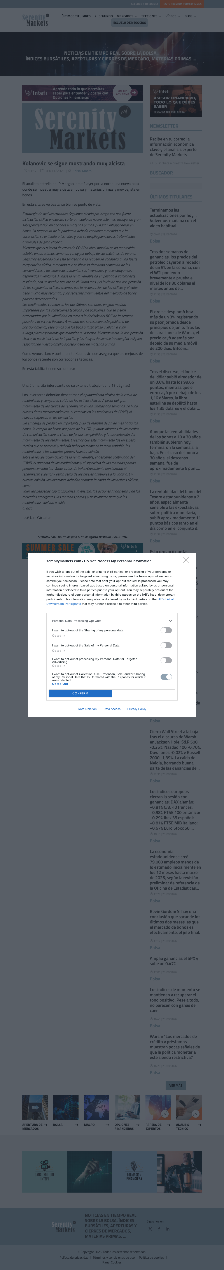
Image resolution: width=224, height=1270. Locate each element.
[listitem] (112, 620)
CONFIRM (80, 693)
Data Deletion (87, 709)
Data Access (112, 709)
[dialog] (112, 635)
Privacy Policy (136, 709)
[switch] (166, 630)
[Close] (188, 561)
